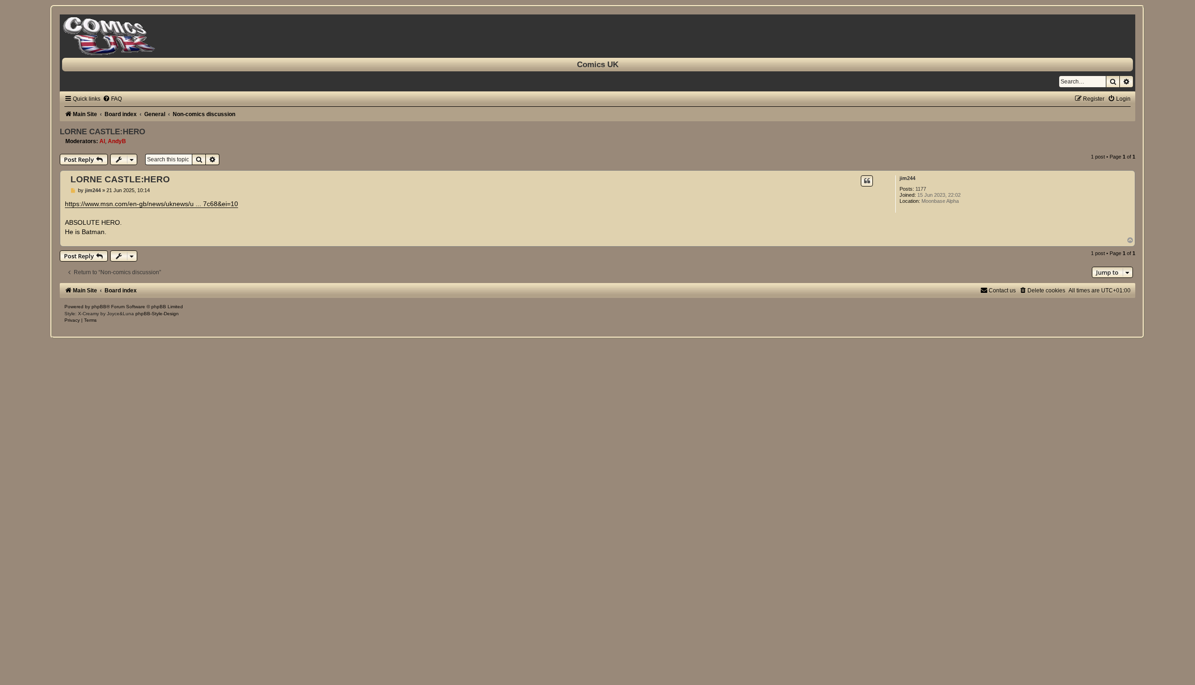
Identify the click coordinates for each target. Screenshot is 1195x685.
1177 (920, 189)
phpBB (98, 306)
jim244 (907, 178)
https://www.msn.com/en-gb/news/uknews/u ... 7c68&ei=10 (151, 204)
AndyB (117, 141)
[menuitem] (112, 99)
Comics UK (598, 64)
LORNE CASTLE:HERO (102, 131)
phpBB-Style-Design (157, 313)
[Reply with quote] (867, 181)
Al (102, 141)
